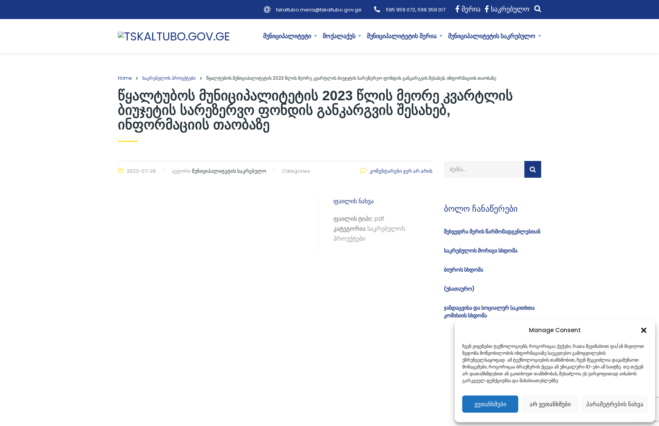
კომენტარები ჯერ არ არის (401, 171)
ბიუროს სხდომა (463, 269)
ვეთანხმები (490, 404)
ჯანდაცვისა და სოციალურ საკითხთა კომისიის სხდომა (489, 311)
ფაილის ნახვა (353, 201)
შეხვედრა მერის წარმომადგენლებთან (492, 231)
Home (125, 78)
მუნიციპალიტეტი (287, 36)
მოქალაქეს (339, 36)
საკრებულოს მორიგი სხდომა (481, 250)
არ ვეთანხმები (550, 404)
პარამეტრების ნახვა (614, 404)
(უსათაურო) (459, 289)
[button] (644, 330)
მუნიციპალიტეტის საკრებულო (491, 36)
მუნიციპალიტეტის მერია (402, 36)
